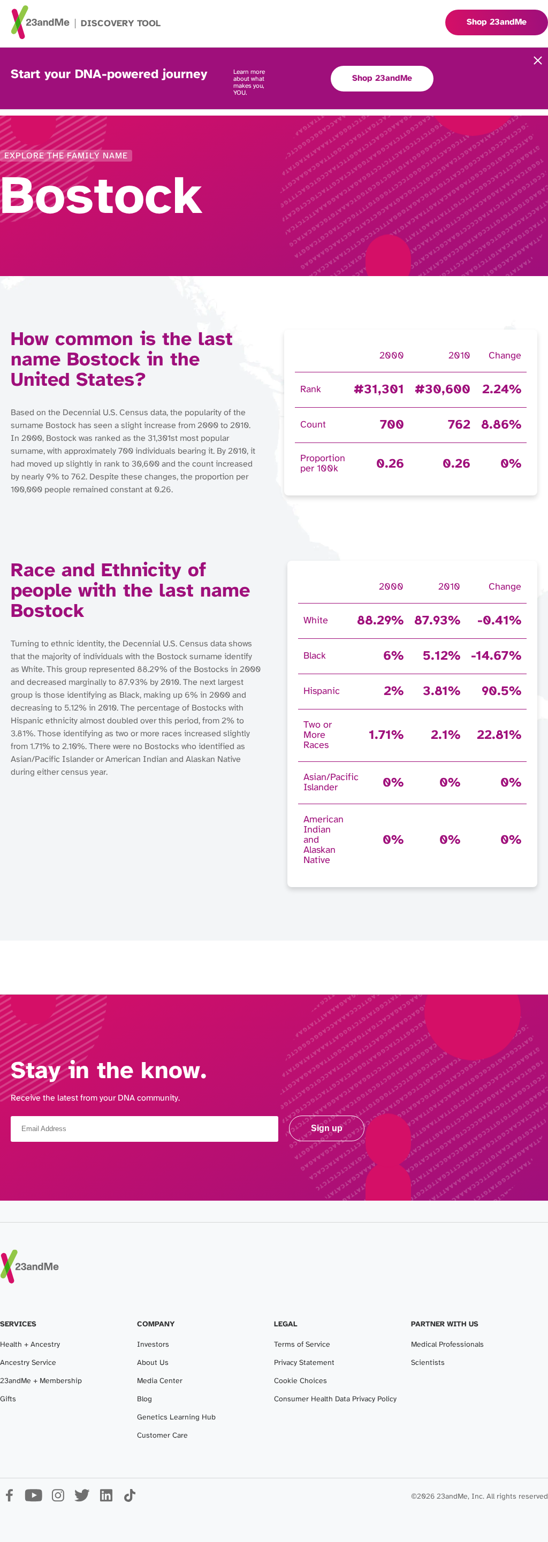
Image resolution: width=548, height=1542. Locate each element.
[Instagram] (57, 1499)
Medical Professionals (447, 1345)
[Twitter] (81, 1499)
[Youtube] (33, 1499)
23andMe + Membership (41, 1381)
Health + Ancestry (30, 1345)
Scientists (428, 1363)
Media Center (159, 1381)
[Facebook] (9, 1499)
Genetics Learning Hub (176, 1418)
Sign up (326, 1128)
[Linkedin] (105, 1499)
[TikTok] (129, 1499)
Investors (153, 1345)
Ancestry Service (28, 1363)
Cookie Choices (300, 1381)
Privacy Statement (304, 1363)
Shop (497, 22)
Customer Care (162, 1436)
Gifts (8, 1399)
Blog (144, 1399)
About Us (153, 1363)
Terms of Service (302, 1345)
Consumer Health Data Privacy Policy (335, 1399)
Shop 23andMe (382, 78)
